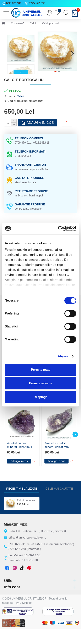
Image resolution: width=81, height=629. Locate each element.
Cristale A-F (17, 23)
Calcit (33, 23)
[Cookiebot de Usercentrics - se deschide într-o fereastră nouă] (58, 228)
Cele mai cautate (59, 488)
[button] (42, 54)
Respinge (40, 397)
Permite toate (40, 369)
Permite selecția (40, 383)
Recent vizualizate (21, 488)
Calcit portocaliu (26, 500)
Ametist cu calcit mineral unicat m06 (57, 444)
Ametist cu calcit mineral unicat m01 (19, 444)
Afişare (63, 356)
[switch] (70, 313)
